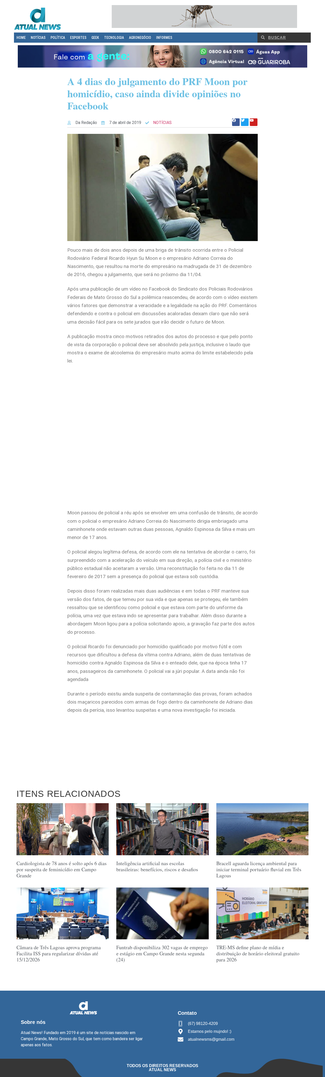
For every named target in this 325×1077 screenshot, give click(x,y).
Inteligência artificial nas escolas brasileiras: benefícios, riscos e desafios (157, 866)
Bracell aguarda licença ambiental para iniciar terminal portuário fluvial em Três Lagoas (258, 869)
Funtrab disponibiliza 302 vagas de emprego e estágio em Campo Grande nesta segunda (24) (162, 953)
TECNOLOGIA (114, 38)
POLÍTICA (58, 38)
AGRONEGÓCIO (140, 38)
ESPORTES (78, 38)
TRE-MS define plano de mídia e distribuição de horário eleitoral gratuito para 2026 (257, 953)
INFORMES (164, 38)
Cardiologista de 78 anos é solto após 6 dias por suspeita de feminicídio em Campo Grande (62, 869)
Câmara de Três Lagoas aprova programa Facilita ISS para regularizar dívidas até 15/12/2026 (59, 953)
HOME (21, 38)
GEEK (95, 38)
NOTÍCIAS (38, 38)
